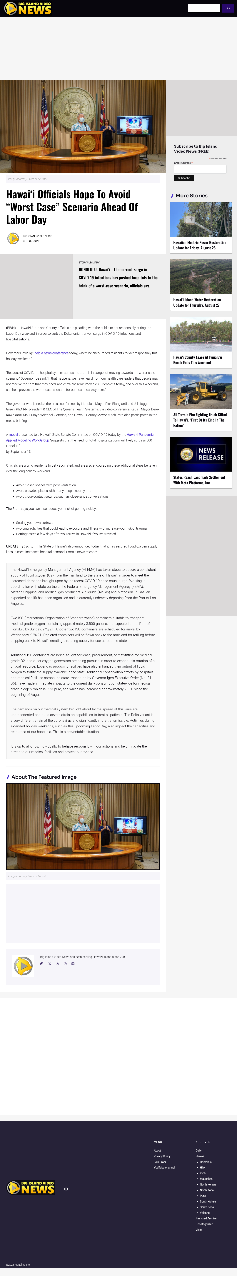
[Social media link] (42, 963)
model (13, 434)
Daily (198, 1150)
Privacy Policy (162, 1156)
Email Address (183, 163)
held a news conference (51, 353)
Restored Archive (206, 1218)
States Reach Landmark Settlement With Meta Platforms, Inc (199, 479)
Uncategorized (204, 1224)
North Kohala (208, 1184)
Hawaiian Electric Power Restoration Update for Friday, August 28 (199, 245)
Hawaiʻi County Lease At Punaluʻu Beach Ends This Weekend (197, 359)
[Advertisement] (118, 48)
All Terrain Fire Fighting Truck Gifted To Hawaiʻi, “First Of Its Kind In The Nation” (200, 420)
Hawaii (200, 1156)
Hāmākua (206, 1162)
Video (199, 1229)
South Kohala (208, 1201)
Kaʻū (203, 1173)
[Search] (228, 8)
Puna (203, 1195)
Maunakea (206, 1179)
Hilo (202, 1167)
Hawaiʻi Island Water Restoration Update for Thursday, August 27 (197, 302)
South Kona (207, 1207)
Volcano (205, 1212)
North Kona (207, 1190)
